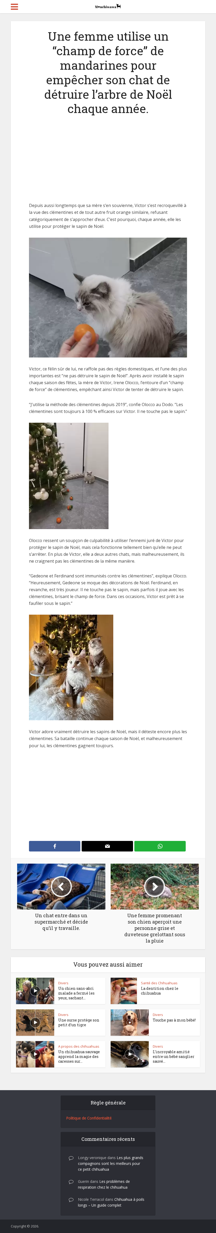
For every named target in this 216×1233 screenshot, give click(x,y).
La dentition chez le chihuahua (159, 991)
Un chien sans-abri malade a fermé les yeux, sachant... (76, 993)
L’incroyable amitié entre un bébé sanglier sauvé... (173, 1056)
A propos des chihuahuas (78, 1046)
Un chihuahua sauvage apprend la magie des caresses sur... (79, 1056)
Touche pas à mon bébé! (174, 1020)
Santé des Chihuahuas (159, 983)
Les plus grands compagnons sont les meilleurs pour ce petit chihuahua (110, 1163)
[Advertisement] (108, 163)
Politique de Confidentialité (89, 1118)
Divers (63, 983)
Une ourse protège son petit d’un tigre (78, 1022)
